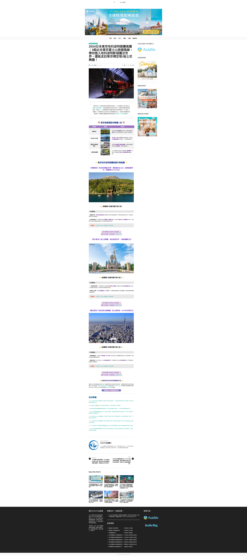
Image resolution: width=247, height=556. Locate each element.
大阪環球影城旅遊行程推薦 (102, 385)
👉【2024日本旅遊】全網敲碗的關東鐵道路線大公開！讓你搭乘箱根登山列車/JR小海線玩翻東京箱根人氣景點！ (111, 425)
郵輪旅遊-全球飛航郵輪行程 (114, 530)
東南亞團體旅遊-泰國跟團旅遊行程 (115, 539)
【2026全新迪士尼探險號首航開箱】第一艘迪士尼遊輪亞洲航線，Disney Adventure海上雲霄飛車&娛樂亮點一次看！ (126, 486)
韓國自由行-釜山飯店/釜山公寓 (130, 544)
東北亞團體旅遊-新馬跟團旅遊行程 (115, 544)
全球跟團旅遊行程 (112, 532)
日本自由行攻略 (117, 385)
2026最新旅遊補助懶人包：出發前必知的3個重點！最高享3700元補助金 (96, 485)
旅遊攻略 (90, 43)
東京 (96, 43)
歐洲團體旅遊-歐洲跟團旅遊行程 (115, 546)
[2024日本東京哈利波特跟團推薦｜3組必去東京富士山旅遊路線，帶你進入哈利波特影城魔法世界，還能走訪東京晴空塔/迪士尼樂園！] (111, 83)
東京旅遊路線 (97, 108)
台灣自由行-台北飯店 (128, 528)
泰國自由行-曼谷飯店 (128, 546)
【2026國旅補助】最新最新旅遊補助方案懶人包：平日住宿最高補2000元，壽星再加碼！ (126, 501)
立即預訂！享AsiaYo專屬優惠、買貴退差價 (104, 225)
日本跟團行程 (108, 387)
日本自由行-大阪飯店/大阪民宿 (130, 537)
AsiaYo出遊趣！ (94, 65)
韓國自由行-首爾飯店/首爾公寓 (130, 542)
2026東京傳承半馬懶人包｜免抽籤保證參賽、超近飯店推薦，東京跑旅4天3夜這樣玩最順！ (111, 485)
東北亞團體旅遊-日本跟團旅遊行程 (115, 535)
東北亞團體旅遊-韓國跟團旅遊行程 (115, 537)
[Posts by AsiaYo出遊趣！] (89, 65)
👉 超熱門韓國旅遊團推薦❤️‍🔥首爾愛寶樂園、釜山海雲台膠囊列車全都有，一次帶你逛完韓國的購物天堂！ (110, 408)
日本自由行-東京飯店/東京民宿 (130, 535)
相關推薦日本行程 (118, 234)
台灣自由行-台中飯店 (128, 530)
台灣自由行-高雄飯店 (128, 532)
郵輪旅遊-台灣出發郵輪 (113, 528)
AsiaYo (101, 110)
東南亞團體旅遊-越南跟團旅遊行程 (115, 542)
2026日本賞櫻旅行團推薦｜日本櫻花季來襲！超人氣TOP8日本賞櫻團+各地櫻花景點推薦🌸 (111, 501)
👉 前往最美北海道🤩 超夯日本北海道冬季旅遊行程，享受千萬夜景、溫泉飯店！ (105, 405)
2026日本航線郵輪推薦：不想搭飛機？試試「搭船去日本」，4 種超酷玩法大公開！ (96, 501)
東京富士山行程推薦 (120, 114)
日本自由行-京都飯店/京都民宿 (130, 539)
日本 (94, 43)
